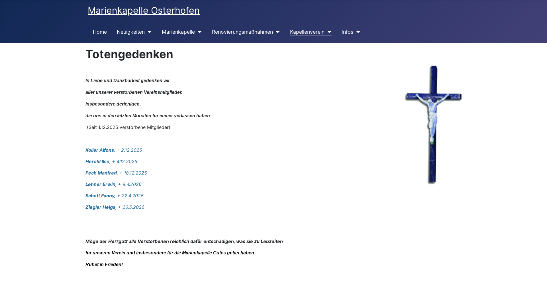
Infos (347, 32)
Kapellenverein (307, 32)
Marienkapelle (178, 32)
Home (100, 32)
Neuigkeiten (131, 32)
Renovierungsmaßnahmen (242, 32)
